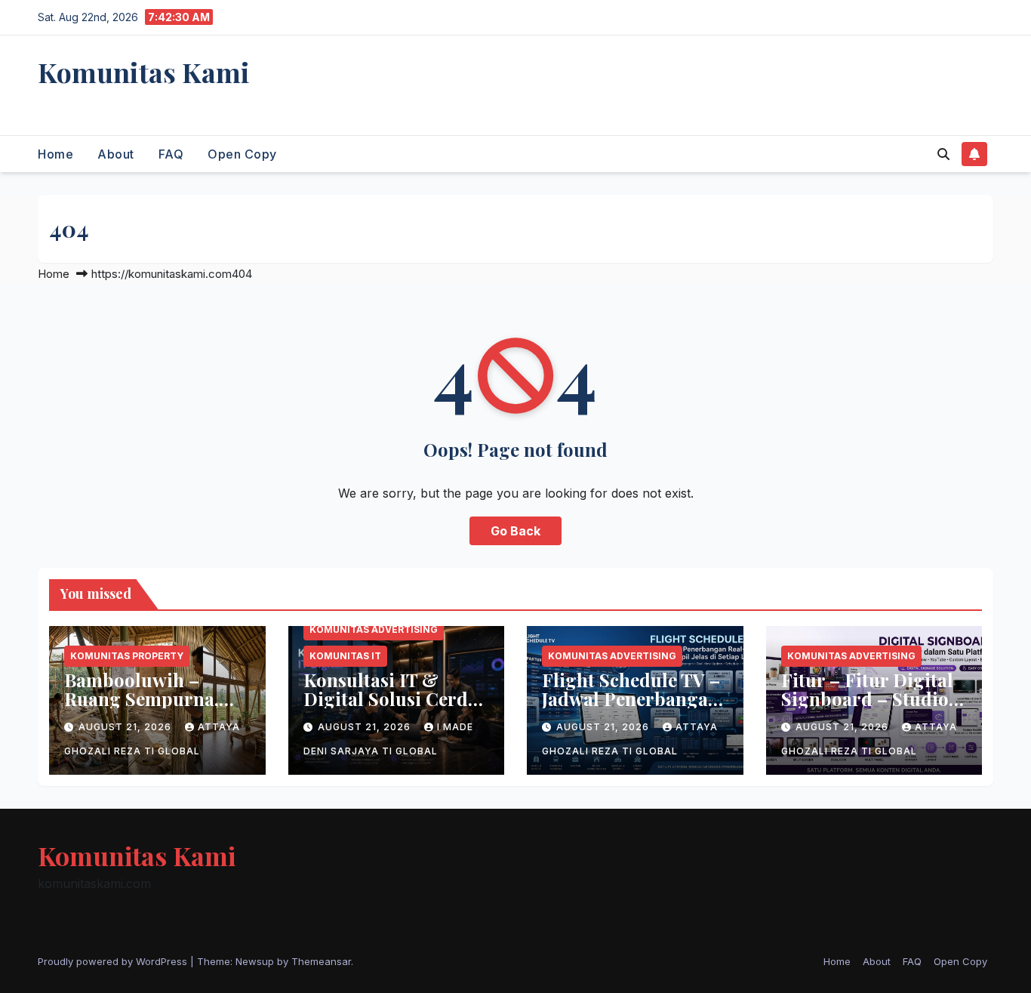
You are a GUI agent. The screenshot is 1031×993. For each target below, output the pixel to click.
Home (55, 154)
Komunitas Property (126, 655)
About (115, 154)
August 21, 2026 (126, 726)
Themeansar (321, 961)
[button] (943, 154)
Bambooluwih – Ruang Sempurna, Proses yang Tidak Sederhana (142, 708)
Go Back (515, 530)
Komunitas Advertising (373, 629)
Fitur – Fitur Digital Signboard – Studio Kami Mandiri (867, 698)
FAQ (171, 154)
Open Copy (242, 154)
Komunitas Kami (144, 72)
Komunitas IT (345, 655)
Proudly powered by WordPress (114, 961)
